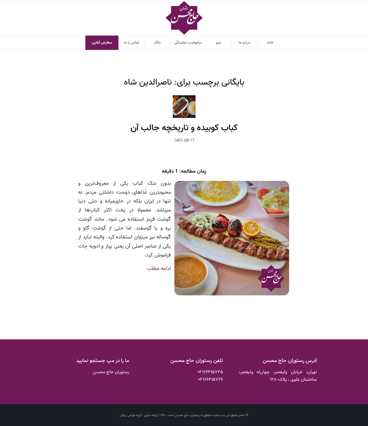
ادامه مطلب (159, 268)
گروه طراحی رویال (131, 415)
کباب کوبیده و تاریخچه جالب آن (184, 128)
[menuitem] (270, 43)
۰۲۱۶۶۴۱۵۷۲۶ (210, 379)
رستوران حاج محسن (187, 415)
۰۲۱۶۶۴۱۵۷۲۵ (210, 372)
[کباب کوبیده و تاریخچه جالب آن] (184, 106)
